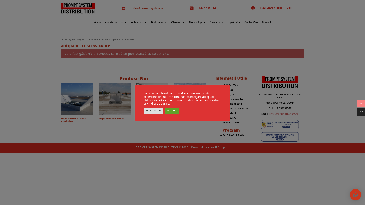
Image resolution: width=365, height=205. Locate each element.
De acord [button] (172, 110)
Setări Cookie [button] (153, 110)
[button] (355, 194)
